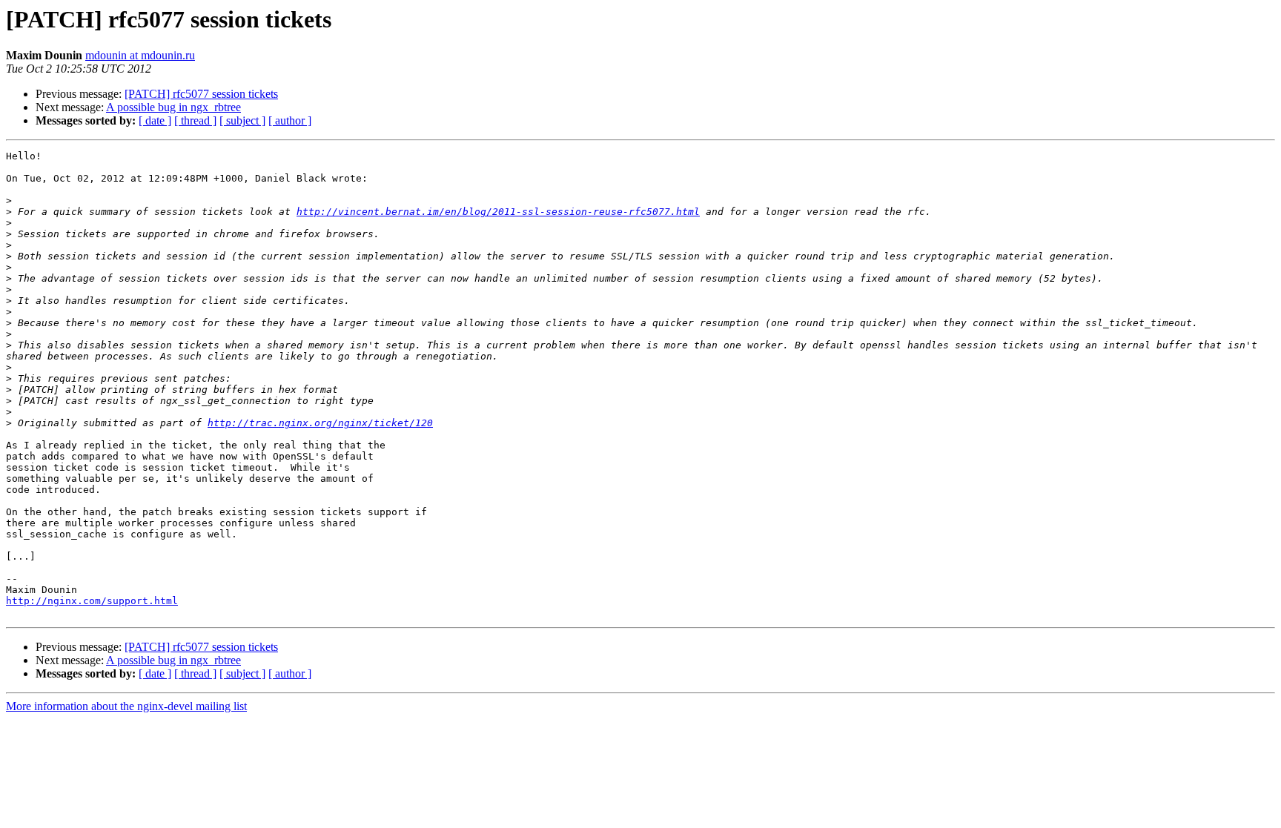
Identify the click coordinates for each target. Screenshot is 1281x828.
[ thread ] (195, 120)
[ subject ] (242, 120)
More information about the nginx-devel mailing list (126, 706)
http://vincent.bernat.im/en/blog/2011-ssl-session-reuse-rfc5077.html (498, 211)
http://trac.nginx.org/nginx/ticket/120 (320, 422)
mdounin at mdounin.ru (140, 55)
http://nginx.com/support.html (92, 600)
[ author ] (289, 120)
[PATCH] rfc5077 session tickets (201, 93)
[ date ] (155, 120)
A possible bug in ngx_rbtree (173, 107)
